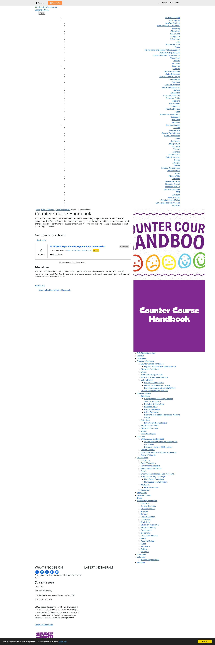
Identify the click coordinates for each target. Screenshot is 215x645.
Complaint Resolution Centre (168, 203)
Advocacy (176, 28)
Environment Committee (151, 468)
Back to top (40, 285)
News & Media (174, 197)
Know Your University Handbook (154, 377)
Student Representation (170, 114)
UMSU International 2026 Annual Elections (158, 452)
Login (177, 3)
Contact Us (145, 460)
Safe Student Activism (171, 87)
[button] (171, 2)
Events (143, 372)
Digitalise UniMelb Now (154, 404)
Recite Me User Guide (44, 625)
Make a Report (147, 380)
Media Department (172, 136)
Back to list (41, 240)
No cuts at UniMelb (152, 409)
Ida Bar (177, 165)
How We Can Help (172, 23)
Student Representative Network (154, 390)
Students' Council (172, 184)
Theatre (176, 127)
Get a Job (176, 162)
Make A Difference (48, 210)
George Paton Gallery (171, 133)
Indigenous (175, 36)
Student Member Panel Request (166, 55)
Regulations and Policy (170, 200)
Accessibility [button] (56, 3)
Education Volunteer (149, 428)
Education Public (173, 98)
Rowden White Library (170, 168)
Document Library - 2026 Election (158, 447)
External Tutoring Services (152, 374)
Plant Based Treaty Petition (155, 482)
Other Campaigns (151, 412)
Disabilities (175, 31)
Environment (174, 103)
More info (63, 641)
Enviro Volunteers (148, 463)
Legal (178, 42)
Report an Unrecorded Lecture (157, 385)
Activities (176, 68)
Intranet (164, 3)
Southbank (175, 117)
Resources (145, 484)
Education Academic (171, 95)
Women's (176, 63)
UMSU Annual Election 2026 (152, 439)
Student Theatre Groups (169, 76)
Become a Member (172, 71)
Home (38, 210)
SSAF (178, 192)
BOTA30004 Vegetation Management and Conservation (77, 246)
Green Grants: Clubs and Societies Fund (157, 474)
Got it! (204, 641)
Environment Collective (150, 466)
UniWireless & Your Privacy (168, 25)
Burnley (177, 90)
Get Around (175, 34)
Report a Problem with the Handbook (160, 366)
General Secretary (172, 181)
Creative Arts (174, 130)
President (176, 178)
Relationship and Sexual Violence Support (162, 50)
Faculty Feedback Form (154, 382)
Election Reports (148, 449)
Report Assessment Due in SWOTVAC (159, 388)
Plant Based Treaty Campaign (153, 476)
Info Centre (175, 39)
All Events (176, 146)
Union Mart (175, 58)
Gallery (177, 160)
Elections (176, 101)
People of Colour (173, 44)
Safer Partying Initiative (170, 52)
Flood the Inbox (150, 407)
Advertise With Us (172, 186)
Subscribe (145, 490)
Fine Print (176, 205)
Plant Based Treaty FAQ (154, 479)
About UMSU (174, 176)
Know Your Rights (148, 433)
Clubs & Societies (173, 74)
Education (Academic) (150, 525)
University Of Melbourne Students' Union (79, 250)
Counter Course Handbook (152, 364)
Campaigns (145, 396)
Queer (177, 47)
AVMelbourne (174, 154)
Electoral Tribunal (148, 455)
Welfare (176, 60)
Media (143, 538)
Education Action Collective (155, 423)
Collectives (145, 420)
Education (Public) (148, 527)
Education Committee (150, 369)
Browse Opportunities (150, 559)
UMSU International (149, 535)
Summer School (173, 170)
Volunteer (176, 82)
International (174, 79)
